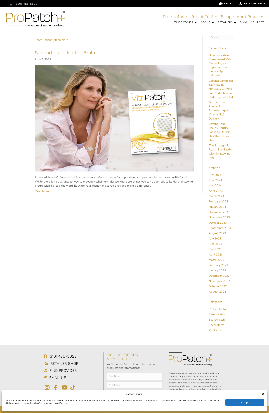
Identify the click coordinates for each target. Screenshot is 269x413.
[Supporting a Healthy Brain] (114, 118)
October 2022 (218, 286)
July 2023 (215, 238)
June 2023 (215, 244)
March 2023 (216, 260)
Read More (42, 191)
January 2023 (217, 270)
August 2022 (217, 291)
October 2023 (218, 223)
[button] (262, 394)
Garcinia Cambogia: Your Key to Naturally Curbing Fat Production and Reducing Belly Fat (221, 89)
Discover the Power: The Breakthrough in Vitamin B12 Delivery (219, 110)
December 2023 (219, 212)
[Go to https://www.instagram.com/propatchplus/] (47, 388)
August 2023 (217, 233)
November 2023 (219, 217)
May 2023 (215, 249)
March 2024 (216, 196)
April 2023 (216, 254)
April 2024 (216, 191)
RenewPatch (217, 314)
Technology (216, 325)
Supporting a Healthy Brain (65, 52)
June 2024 (215, 180)
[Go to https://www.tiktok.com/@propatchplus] (73, 388)
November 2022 (219, 281)
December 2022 (219, 276)
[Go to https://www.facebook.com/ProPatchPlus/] (55, 388)
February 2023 (218, 265)
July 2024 (215, 175)
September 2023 (220, 228)
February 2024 (218, 201)
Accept (245, 402)
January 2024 (217, 207)
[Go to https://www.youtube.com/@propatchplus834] (64, 388)
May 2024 (215, 185)
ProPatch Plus (218, 309)
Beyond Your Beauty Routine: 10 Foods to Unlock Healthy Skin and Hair (221, 132)
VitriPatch (215, 330)
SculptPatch (217, 319)
